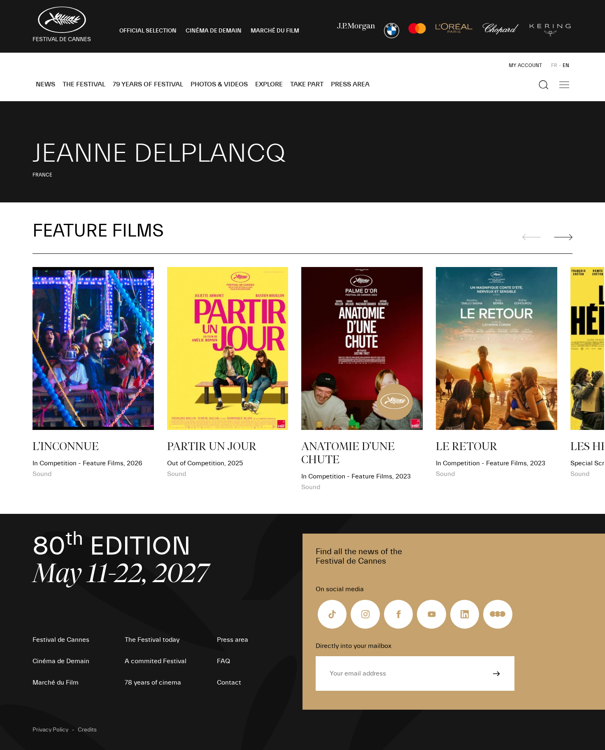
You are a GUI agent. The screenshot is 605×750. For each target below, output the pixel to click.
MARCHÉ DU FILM (275, 31)
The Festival (84, 84)
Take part (306, 84)
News (45, 84)
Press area (350, 84)
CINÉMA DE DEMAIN (214, 31)
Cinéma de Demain (61, 661)
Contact (229, 682)
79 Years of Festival (148, 84)
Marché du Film (56, 682)
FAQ (223, 661)
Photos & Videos (219, 84)
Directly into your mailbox (353, 646)
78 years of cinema (153, 682)
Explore (269, 84)
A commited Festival (155, 661)
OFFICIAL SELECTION (148, 31)
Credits (87, 730)
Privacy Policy (50, 730)
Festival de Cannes (61, 639)
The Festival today (152, 639)
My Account (525, 65)
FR (554, 65)
